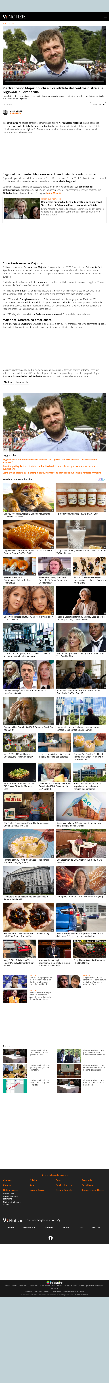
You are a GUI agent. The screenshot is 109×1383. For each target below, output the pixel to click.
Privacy (46, 1291)
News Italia (97, 1227)
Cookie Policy (56, 1291)
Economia (87, 1180)
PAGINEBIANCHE (57, 1286)
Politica (33, 1180)
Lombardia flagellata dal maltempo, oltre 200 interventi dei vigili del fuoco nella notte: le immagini (52, 472)
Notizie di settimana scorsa (12, 1203)
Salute (33, 1185)
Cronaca (7, 1180)
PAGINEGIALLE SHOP (37, 1286)
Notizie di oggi (10, 1190)
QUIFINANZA (90, 1286)
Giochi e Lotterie (64, 1185)
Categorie (49, 1227)
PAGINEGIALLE (24, 1286)
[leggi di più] (104, 112)
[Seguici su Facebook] (51, 1238)
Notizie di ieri (9, 1193)
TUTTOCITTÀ (68, 1286)
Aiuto (82, 1291)
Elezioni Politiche (64, 1190)
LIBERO (8, 1286)
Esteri (58, 1180)
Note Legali (38, 1291)
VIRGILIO (15, 1286)
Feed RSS (10, 1227)
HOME (5, 23)
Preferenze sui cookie (71, 1291)
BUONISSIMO (99, 1286)
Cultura (7, 1185)
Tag (81, 1227)
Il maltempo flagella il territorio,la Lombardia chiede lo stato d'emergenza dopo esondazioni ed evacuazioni (50, 467)
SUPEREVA (54, 1288)
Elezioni (8, 382)
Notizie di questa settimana (10, 1197)
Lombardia (22, 382)
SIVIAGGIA (81, 1286)
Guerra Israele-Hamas (93, 1190)
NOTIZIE (17, 16)
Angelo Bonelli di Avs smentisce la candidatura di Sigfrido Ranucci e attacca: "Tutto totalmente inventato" (50, 461)
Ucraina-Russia (37, 1190)
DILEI (75, 1286)
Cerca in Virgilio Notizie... (41, 1220)
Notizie (16, 1220)
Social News (88, 1185)
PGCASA (48, 1286)
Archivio (66, 1227)
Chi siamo (29, 1291)
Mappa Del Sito (29, 1227)
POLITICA (12, 23)
